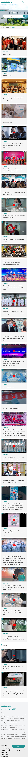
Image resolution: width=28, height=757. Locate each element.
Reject (18, 750)
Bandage (22, 718)
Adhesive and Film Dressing (15, 727)
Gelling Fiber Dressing (18, 738)
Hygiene (16, 725)
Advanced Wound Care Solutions (12, 718)
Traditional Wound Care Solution (8, 715)
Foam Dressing (10, 720)
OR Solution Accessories (7, 738)
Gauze (17, 715)
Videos (13, 27)
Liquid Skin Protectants (15, 716)
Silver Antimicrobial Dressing (11, 722)
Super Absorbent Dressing (14, 729)
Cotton (10, 732)
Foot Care (7, 736)
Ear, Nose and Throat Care (18, 731)
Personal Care (9, 731)
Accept (18, 746)
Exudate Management (17, 732)
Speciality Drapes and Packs (12, 734)
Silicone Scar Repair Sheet (17, 723)
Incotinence (11, 725)
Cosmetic (12, 736)
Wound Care (4, 725)
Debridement (5, 729)
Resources (8, 27)
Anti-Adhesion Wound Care (20, 736)
